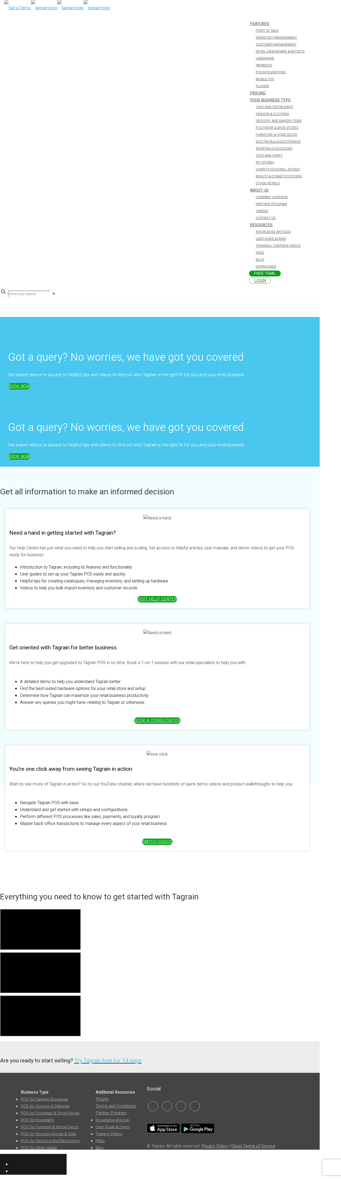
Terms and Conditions (116, 1106)
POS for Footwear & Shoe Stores (50, 1113)
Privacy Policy (214, 1146)
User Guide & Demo (113, 1127)
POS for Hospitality (37, 1120)
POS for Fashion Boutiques (44, 1099)
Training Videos (109, 1134)
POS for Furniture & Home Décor (50, 1127)
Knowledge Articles (112, 1120)
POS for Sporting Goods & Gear (48, 1134)
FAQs (100, 1141)
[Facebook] (167, 1106)
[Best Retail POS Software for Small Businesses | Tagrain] (57, 8)
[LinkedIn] (153, 1106)
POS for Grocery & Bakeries (45, 1106)
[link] (53, 294)
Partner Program (111, 1113)
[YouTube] (195, 1106)
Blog (99, 1148)
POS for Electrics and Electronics (50, 1141)
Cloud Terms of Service (253, 1146)
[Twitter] (181, 1106)
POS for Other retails (39, 1148)
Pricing (102, 1099)
